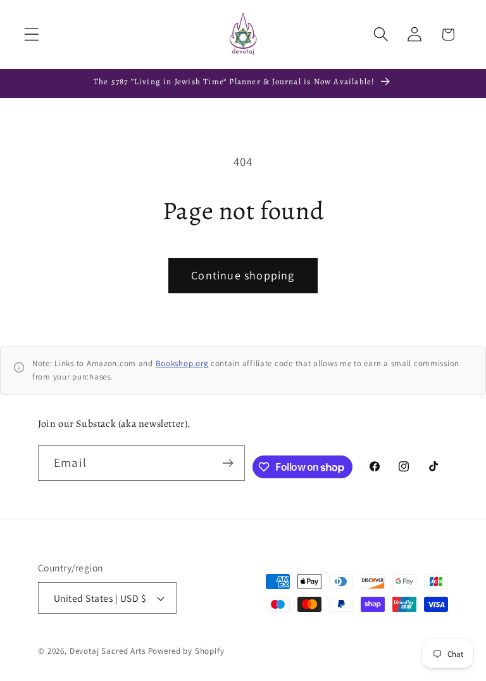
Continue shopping (242, 275)
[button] (32, 34)
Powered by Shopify (186, 651)
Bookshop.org (182, 363)
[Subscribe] (228, 463)
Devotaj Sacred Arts (108, 651)
